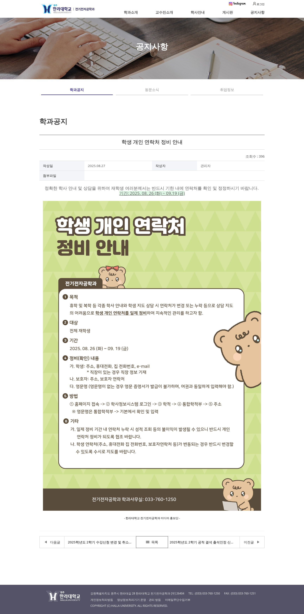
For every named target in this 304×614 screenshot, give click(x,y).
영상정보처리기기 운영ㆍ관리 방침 (139, 600)
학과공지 (77, 89)
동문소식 (152, 89)
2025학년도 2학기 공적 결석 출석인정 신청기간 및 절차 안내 (203, 542)
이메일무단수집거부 (177, 600)
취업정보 (227, 89)
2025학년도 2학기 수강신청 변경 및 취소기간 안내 (101, 542)
